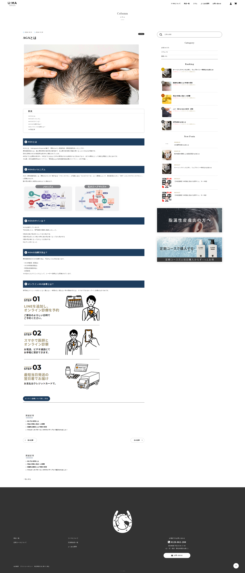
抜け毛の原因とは (33, 421)
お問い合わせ (217, 3)
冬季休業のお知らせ (179, 122)
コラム (195, 3)
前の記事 (30, 440)
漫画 (162, 56)
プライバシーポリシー (26, 566)
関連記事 (32, 129)
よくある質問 (205, 3)
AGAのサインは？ (35, 121)
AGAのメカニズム (35, 118)
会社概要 (16, 566)
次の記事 (137, 440)
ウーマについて (73, 538)
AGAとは (32, 116)
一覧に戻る (27, 479)
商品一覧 (187, 3)
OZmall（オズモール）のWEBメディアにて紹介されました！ (47, 429)
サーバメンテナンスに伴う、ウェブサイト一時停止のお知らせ (193, 69)
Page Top (236, 566)
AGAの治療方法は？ (36, 124)
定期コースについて (20, 542)
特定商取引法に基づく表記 (41, 566)
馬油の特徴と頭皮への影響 (36, 424)
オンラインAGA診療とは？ (37, 127)
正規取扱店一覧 (73, 542)
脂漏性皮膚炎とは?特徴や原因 (37, 427)
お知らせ (164, 47)
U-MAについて (176, 3)
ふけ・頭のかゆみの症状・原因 (183, 109)
